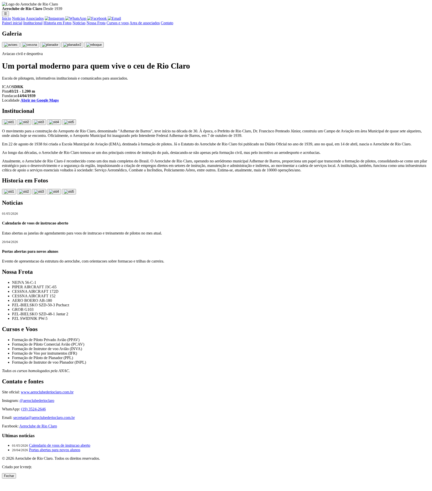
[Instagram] (55, 18)
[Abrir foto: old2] (24, 191)
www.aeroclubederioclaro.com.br (47, 392)
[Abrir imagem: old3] (39, 122)
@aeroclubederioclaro (37, 400)
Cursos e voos (117, 23)
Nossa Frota (96, 23)
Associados (35, 18)
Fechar (9, 476)
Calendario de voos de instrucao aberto (59, 445)
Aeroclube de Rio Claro (38, 426)
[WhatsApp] (76, 18)
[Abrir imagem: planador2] (72, 45)
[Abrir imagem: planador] (50, 45)
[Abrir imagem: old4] (54, 122)
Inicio (6, 18)
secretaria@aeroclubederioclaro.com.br (44, 417)
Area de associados (145, 23)
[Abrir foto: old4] (54, 191)
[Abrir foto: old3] (39, 191)
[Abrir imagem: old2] (24, 122)
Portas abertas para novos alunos (54, 450)
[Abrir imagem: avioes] (11, 45)
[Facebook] (97, 18)
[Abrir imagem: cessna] (29, 45)
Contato (167, 23)
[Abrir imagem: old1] (9, 122)
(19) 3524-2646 (33, 409)
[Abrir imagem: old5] (69, 122)
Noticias (18, 18)
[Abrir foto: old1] (9, 191)
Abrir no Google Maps (39, 100)
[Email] (114, 18)
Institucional (32, 23)
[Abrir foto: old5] (69, 191)
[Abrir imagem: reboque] (94, 45)
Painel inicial (12, 23)
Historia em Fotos (58, 23)
